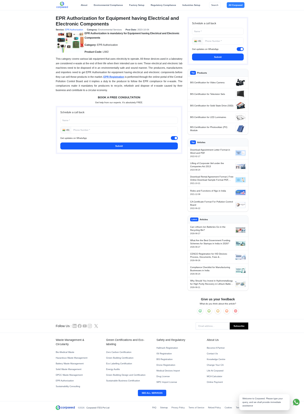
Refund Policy (214, 407)
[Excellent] (200, 311)
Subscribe (239, 326)
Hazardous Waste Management (71, 358)
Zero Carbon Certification (118, 352)
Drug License (163, 376)
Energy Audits (113, 369)
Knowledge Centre (216, 359)
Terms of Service (196, 407)
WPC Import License (166, 382)
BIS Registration (164, 359)
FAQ (154, 407)
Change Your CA (215, 365)
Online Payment (215, 382)
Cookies (228, 407)
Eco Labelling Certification (119, 363)
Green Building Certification (119, 358)
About (84, 5)
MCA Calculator (214, 376)
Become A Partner (216, 348)
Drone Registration (165, 365)
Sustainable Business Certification (123, 380)
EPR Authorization (74, 29)
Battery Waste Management (70, 363)
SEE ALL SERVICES (152, 393)
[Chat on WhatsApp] (296, 402)
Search (214, 5)
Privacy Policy (178, 407)
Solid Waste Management (68, 369)
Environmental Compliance (108, 5)
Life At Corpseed (215, 370)
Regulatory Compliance (163, 5)
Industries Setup (191, 5)
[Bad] (235, 311)
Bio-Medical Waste (65, 352)
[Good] (209, 311)
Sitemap (164, 407)
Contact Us (212, 353)
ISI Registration (164, 353)
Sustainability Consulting (68, 386)
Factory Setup (136, 5)
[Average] (218, 311)
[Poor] (227, 311)
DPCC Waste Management (69, 375)
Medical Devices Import (168, 370)
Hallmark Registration (167, 348)
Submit (119, 146)
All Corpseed (236, 5)
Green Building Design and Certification (126, 375)
